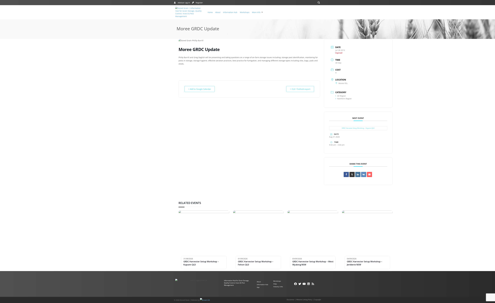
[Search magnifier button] (319, 2)
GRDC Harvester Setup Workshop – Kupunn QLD (358, 128)
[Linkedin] (357, 174)
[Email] (369, 174)
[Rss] (313, 284)
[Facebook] (295, 284)
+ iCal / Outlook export (300, 89)
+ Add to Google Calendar (199, 89)
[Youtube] (304, 284)
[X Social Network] (352, 174)
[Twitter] (300, 284)
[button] (258, 12)
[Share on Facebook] (346, 174)
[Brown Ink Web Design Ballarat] (205, 300)
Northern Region (344, 98)
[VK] (363, 174)
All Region (341, 96)
